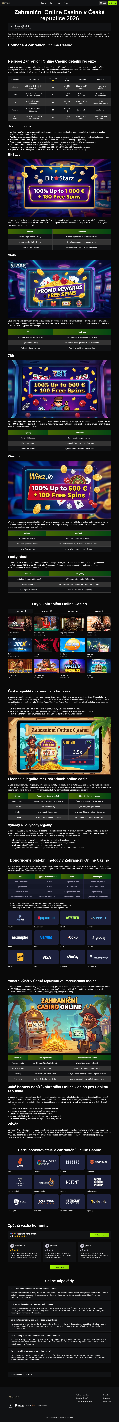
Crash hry (71, 611)
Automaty (97, 611)
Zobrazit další (59, 1267)
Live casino (45, 611)
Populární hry (19, 611)
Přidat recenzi (99, 1235)
